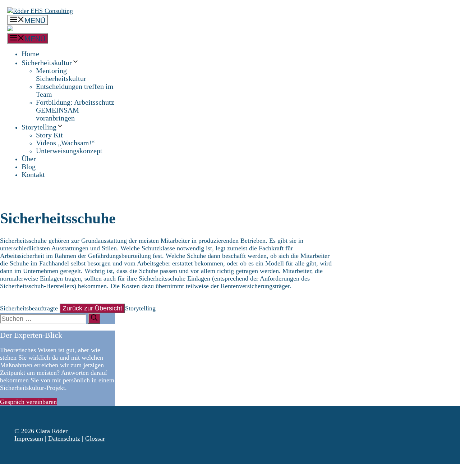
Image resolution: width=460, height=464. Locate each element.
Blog (29, 166)
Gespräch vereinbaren (28, 401)
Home (30, 54)
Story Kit (49, 135)
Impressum (28, 438)
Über (29, 159)
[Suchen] (94, 318)
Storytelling (39, 127)
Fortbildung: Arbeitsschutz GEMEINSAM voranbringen (75, 110)
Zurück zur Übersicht (92, 308)
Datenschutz (64, 438)
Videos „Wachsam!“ (65, 143)
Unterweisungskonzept (69, 151)
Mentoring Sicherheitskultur (61, 74)
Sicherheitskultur (47, 63)
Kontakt (33, 174)
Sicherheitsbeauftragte (29, 308)
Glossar (95, 438)
